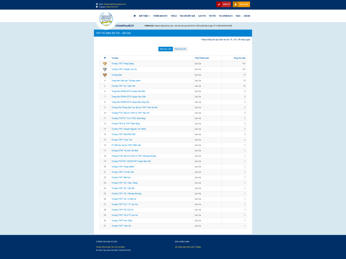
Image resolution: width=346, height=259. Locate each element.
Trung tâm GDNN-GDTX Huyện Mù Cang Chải (130, 102)
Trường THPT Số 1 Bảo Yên (123, 86)
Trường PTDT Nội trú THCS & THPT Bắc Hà (130, 113)
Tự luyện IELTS (226, 16)
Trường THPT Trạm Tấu (122, 139)
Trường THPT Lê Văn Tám (123, 172)
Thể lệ (174, 16)
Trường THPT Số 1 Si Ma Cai (124, 199)
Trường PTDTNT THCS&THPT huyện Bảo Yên (131, 161)
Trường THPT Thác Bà (121, 226)
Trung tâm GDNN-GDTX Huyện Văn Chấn (129, 96)
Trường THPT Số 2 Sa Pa (122, 209)
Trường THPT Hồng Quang (123, 63)
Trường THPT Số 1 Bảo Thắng (124, 183)
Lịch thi (202, 16)
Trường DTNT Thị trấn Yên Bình (125, 150)
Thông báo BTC (160, 16)
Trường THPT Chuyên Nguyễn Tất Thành (129, 129)
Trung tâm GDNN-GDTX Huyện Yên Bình (128, 91)
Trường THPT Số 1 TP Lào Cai (125, 204)
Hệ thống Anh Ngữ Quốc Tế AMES (188, 247)
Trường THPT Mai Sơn (121, 177)
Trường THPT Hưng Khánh (123, 166)
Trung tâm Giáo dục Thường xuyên (126, 80)
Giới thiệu (143, 16)
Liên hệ (247, 16)
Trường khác (117, 75)
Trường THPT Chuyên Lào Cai (124, 69)
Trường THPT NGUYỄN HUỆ (123, 134)
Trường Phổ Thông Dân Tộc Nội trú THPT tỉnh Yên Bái (134, 107)
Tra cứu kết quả (187, 16)
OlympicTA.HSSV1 (112, 7)
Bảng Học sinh (165, 49)
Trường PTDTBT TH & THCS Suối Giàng (128, 118)
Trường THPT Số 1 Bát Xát (123, 188)
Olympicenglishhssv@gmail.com (115, 4)
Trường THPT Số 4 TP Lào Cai (125, 215)
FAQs (238, 16)
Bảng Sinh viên (180, 49)
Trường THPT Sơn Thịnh (122, 220)
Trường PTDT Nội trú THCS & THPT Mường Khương (134, 156)
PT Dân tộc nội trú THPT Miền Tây (126, 145)
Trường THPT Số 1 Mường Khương (126, 193)
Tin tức (212, 16)
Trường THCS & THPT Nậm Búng (126, 123)
